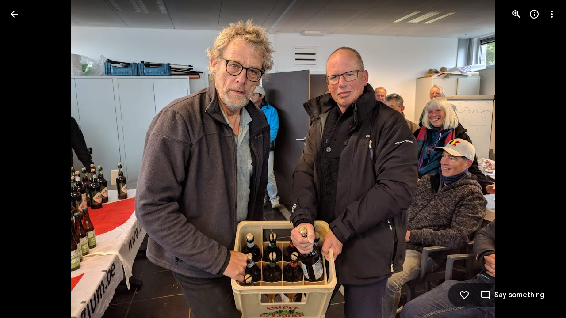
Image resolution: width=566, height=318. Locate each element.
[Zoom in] (516, 14)
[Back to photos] (14, 14)
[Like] (464, 295)
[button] (24, 159)
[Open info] (534, 14)
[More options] (552, 14)
